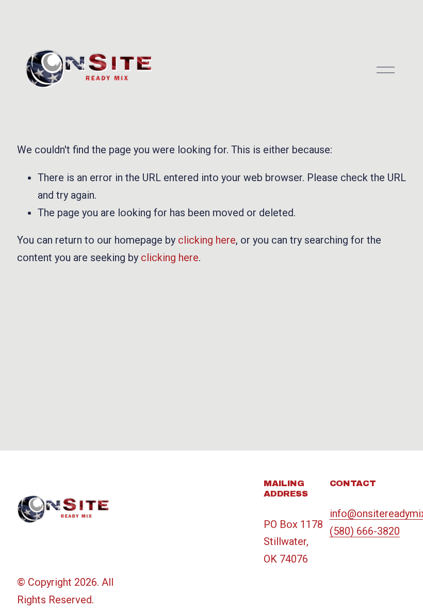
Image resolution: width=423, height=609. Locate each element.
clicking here (207, 240)
